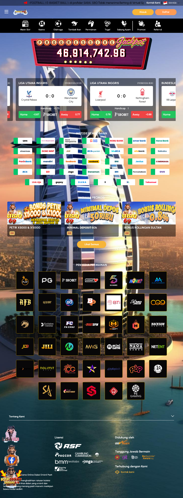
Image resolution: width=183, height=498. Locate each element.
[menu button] (6, 11)
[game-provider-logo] (25, 280)
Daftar (165, 12)
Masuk (143, 12)
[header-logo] (36, 12)
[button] (91, 417)
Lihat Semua (92, 244)
